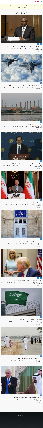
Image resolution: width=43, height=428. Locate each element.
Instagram (22, 416)
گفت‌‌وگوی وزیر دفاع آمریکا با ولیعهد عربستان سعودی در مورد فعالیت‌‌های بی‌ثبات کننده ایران (24, 46)
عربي (2, 422)
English (6, 422)
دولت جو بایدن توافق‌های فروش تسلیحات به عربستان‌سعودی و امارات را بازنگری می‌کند (25, 85)
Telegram (20, 416)
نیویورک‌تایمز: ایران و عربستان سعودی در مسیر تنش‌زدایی (30, 124)
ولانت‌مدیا (18, 419)
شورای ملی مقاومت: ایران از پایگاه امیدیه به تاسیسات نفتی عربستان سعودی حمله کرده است (23, 163)
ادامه (21, 409)
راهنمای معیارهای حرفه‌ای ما (32, 422)
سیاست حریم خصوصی (17, 422)
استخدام (24, 422)
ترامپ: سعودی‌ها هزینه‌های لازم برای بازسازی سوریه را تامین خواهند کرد (28, 397)
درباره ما (40, 422)
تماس (10, 422)
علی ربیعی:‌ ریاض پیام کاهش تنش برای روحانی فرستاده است (30, 202)
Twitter (17, 416)
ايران (38, 44)
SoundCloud (26, 416)
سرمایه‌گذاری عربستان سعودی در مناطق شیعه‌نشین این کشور (30, 358)
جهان (41, 44)
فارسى (22, 425)
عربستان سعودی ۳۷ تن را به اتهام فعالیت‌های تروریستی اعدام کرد (29, 319)
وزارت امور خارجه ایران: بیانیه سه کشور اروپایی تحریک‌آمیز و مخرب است (27, 241)
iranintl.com (24, 7)
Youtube (24, 416)
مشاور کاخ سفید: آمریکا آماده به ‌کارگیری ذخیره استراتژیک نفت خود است (28, 280)
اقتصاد (41, 278)
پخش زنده (31, 2)
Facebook (18, 416)
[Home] (39, 2)
